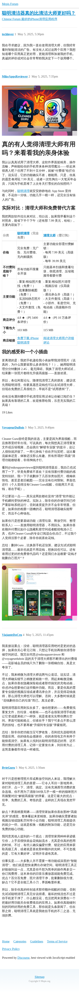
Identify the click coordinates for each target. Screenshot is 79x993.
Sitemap (39, 976)
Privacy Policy (11, 949)
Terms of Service (57, 941)
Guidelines (36, 941)
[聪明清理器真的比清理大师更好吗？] (39, 592)
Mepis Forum (10, 4)
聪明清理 (23, 191)
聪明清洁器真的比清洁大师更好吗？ (39, 13)
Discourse (23, 957)
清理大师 (49, 235)
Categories (19, 941)
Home (6, 941)
